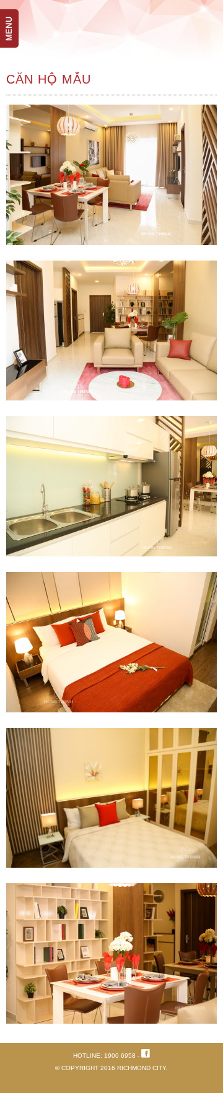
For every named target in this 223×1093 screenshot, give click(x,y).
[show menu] (15, 15)
